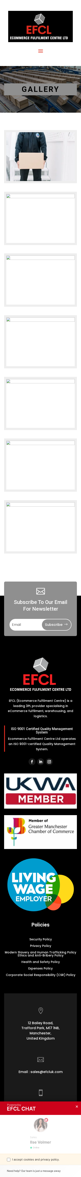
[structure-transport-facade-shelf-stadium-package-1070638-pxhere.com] (40, 505)
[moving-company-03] (40, 382)
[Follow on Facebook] (32, 761)
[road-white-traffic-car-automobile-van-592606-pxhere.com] (40, 320)
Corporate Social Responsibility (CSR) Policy (40, 975)
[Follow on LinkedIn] (40, 761)
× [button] (76, 1106)
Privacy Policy (40, 946)
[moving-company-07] (40, 197)
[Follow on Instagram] (49, 761)
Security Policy (40, 939)
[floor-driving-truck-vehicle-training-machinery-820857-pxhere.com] (40, 444)
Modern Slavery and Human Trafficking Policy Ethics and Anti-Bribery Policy (40, 954)
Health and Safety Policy (40, 962)
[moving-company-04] (40, 259)
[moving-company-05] (40, 180)
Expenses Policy (40, 969)
